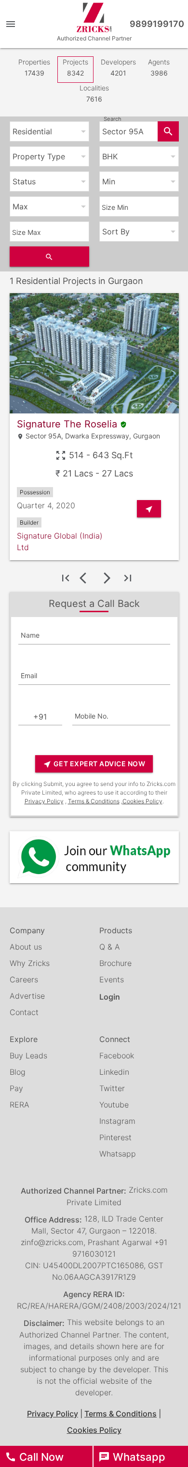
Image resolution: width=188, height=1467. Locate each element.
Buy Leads (28, 1055)
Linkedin (114, 1072)
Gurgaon (146, 435)
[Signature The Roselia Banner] (94, 353)
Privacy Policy (44, 801)
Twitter (112, 1088)
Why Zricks (30, 963)
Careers (24, 979)
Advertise (27, 996)
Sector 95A (43, 435)
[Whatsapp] (94, 857)
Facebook (116, 1055)
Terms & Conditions (94, 801)
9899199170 (157, 24)
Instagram (117, 1121)
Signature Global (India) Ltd (60, 541)
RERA (19, 1104)
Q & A (109, 947)
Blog (18, 1072)
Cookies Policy (142, 801)
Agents (159, 67)
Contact (24, 1012)
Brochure (115, 963)
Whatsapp (117, 1153)
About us (26, 947)
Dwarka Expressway (97, 435)
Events (111, 979)
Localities (94, 93)
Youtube (114, 1104)
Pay (16, 1088)
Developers (118, 67)
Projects (75, 67)
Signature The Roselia (72, 424)
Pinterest (115, 1137)
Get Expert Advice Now (94, 764)
